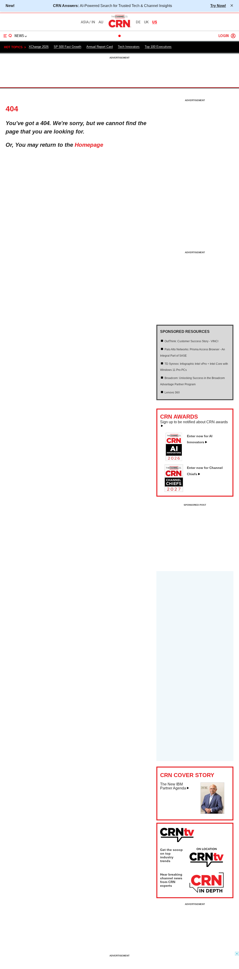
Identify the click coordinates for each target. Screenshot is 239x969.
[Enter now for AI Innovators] (176, 459)
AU (100, 22)
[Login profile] (233, 35)
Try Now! (218, 5)
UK (146, 22)
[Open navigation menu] (7, 36)
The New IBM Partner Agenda (173, 786)
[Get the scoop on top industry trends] (207, 858)
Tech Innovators (129, 46)
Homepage (89, 145)
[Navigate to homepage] (119, 27)
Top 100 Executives (158, 46)
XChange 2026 (39, 46)
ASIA (85, 22)
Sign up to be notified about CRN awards (194, 422)
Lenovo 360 (172, 392)
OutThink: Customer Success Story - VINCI (191, 341)
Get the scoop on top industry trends (171, 855)
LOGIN (223, 36)
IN (93, 22)
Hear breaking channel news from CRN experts (171, 880)
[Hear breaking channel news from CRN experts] (207, 883)
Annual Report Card (99, 46)
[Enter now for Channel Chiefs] (176, 490)
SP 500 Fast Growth (67, 46)
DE (138, 22)
